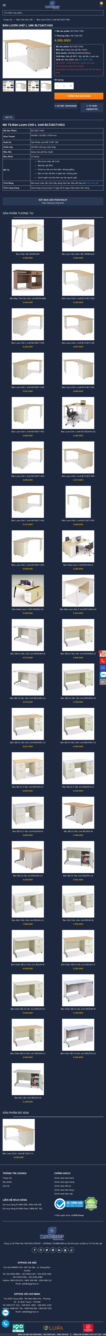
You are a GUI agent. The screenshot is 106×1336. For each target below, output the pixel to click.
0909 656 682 (31, 1308)
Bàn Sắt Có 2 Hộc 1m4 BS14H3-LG (78, 787)
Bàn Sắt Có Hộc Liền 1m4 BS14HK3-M (27, 654)
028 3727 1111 (62, 1334)
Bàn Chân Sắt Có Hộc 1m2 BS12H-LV (78, 964)
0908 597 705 (16, 1308)
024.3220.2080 (35, 1277)
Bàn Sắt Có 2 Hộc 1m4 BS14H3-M (27, 831)
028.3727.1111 (13, 1305)
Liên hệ (6, 1186)
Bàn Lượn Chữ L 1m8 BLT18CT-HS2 (78, 343)
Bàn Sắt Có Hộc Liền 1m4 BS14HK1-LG (78, 742)
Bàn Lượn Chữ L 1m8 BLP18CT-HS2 (27, 387)
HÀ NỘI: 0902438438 (66, 106)
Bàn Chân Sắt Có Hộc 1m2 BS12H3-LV (27, 1053)
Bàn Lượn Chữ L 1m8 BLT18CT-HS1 (78, 387)
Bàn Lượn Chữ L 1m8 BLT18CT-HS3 (78, 298)
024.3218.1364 (44, 1274)
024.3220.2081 (20, 1277)
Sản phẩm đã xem (16, 1112)
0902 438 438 (31, 1280)
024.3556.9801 (13, 1274)
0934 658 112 (45, 1280)
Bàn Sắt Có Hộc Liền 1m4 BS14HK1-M (78, 698)
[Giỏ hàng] (101, 6)
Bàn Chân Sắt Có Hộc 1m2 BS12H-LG (28, 1009)
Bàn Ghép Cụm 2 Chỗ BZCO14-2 (78, 565)
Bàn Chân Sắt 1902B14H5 (27, 254)
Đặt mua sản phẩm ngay (53, 201)
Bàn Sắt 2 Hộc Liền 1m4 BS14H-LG (28, 920)
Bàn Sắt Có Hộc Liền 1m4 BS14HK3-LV (78, 654)
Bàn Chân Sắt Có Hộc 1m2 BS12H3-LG (78, 1053)
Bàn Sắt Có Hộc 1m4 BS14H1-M (78, 831)
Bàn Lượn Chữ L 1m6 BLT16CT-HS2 (78, 476)
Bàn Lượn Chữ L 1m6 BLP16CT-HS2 (27, 520)
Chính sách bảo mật (63, 1194)
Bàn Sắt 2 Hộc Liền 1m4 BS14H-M (78, 920)
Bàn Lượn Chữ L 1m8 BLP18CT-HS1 (27, 432)
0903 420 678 (16, 1280)
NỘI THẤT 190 (85, 59)
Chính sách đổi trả (62, 1186)
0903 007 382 (45, 1308)
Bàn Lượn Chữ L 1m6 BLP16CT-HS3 (27, 476)
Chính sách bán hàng (64, 1190)
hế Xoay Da (93, 183)
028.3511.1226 (44, 1305)
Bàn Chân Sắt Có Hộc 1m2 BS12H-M (27, 964)
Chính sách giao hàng (64, 1182)
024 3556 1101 (16, 1334)
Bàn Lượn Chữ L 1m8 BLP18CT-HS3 (27, 343)
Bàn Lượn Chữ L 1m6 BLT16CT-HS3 (19, 1153)
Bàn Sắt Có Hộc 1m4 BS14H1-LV (28, 876)
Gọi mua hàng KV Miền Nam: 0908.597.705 (22, 1208)
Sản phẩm (7, 1182)
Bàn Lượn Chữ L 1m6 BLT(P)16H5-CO (78, 432)
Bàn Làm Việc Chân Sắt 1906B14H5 (78, 254)
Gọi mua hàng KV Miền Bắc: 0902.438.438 (22, 1204)
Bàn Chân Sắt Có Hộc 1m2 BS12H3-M (78, 1009)
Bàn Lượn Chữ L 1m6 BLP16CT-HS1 (27, 565)
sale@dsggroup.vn (30, 1284)
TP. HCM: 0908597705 (92, 107)
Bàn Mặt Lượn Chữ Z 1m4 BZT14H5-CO (78, 609)
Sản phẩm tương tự (18, 213)
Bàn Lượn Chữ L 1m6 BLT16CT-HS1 (78, 520)
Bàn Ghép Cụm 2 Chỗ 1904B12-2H (27, 609)
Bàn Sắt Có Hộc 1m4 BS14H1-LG (78, 876)
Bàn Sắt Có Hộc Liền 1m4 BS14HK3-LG (28, 698)
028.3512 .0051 (29, 1305)
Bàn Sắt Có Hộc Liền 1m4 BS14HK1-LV (27, 742)
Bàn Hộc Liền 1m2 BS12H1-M (27, 1098)
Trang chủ (7, 1178)
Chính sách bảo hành (64, 1178)
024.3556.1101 (29, 1274)
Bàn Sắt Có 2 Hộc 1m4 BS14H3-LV (27, 787)
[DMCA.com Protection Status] (91, 1205)
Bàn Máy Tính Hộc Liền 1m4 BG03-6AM (28, 298)
